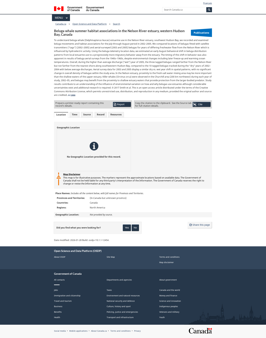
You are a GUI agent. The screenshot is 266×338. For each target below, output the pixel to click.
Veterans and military (169, 312)
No (135, 227)
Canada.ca (60, 23)
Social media (60, 331)
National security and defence (121, 301)
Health (57, 317)
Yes (127, 227)
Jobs (56, 290)
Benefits (58, 312)
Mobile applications (78, 331)
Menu (59, 18)
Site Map (111, 257)
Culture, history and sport (119, 306)
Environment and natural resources (123, 295)
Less (71, 95)
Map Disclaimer (71, 174)
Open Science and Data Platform (89, 23)
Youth (162, 317)
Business (58, 306)
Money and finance (168, 295)
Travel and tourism (63, 301)
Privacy (137, 331)
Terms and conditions (169, 257)
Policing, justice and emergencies (122, 312)
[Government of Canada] (79, 9)
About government (168, 279)
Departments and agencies (119, 279)
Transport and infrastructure (120, 317)
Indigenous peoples (168, 306)
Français (207, 3)
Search (116, 23)
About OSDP (59, 257)
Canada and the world (169, 290)
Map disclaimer (166, 262)
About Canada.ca (99, 331)
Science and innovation (170, 301)
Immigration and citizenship (67, 295)
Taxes (109, 290)
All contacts (59, 279)
